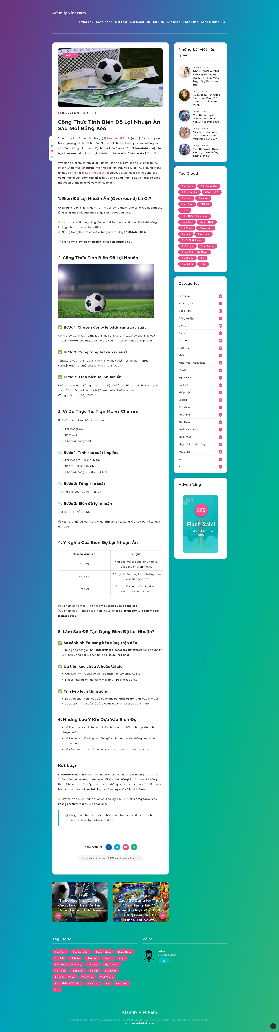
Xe (202, 258)
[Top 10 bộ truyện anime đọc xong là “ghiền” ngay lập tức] (184, 115)
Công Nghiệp (210, 22)
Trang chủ (86, 22)
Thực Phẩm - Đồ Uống (194, 252)
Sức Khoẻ (173, 22)
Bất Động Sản (140, 22)
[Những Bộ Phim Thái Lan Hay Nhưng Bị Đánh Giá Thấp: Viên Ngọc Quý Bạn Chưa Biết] (184, 71)
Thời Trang (207, 246)
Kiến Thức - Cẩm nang (195, 216)
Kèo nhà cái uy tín (97, 173)
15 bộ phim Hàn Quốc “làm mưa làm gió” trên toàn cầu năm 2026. (206, 100)
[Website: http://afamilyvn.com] (164, 961)
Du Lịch (158, 22)
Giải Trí (70, 55)
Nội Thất (121, 22)
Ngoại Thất (206, 222)
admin (162, 951)
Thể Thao (187, 246)
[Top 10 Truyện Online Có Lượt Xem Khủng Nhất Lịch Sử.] (184, 149)
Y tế (203, 264)
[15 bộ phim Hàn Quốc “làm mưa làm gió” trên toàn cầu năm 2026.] (184, 95)
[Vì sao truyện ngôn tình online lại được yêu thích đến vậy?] (184, 132)
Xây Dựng (187, 264)
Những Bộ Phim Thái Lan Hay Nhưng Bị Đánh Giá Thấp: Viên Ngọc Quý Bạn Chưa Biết (206, 78)
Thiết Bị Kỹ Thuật (192, 240)
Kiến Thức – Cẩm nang (192, 362)
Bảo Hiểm (187, 186)
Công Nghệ (104, 22)
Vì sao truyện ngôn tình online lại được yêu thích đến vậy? (205, 135)
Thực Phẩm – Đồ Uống (192, 444)
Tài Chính (187, 258)
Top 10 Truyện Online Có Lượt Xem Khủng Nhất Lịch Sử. (206, 152)
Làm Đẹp (187, 222)
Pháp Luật (190, 22)
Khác (185, 210)
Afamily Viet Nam (69, 13)
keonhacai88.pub (118, 138)
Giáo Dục (187, 204)
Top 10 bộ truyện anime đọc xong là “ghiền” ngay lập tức (206, 118)
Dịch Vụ (203, 198)
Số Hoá (186, 234)
